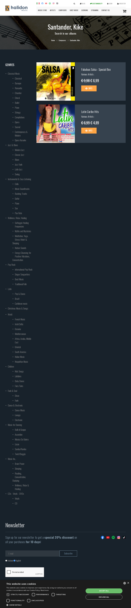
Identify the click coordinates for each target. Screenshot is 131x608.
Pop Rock (11, 264)
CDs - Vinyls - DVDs (16, 493)
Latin (10, 289)
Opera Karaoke (20, 140)
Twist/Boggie (20, 454)
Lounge (17, 415)
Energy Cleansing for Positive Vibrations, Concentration (21, 256)
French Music (20, 319)
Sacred (17, 127)
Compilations (20, 117)
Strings (18, 112)
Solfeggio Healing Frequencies (22, 224)
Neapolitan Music (21, 361)
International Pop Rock (23, 269)
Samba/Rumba (20, 449)
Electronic (18, 420)
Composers (63, 10)
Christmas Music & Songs (18, 308)
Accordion (18, 434)
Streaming (94, 10)
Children (11, 366)
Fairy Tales (19, 386)
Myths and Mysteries (23, 231)
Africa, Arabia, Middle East (23, 340)
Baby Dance (19, 381)
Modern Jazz (19, 150)
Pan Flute (18, 213)
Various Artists (87, 74)
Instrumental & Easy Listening (19, 179)
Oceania (18, 329)
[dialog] (65, 594)
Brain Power (19, 463)
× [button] (128, 583)
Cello (17, 184)
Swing (17, 174)
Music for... (12, 459)
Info (90, 88)
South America (20, 352)
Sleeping (18, 468)
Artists (53, 10)
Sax (16, 208)
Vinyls (17, 498)
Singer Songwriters (22, 274)
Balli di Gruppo (20, 429)
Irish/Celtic (19, 324)
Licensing (84, 10)
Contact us (105, 10)
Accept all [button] (104, 591)
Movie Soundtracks (22, 188)
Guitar (17, 198)
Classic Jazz (19, 154)
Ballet (17, 102)
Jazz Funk (18, 164)
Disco (17, 395)
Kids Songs (19, 371)
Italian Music (20, 356)
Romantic (18, 88)
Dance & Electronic (15, 405)
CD (16, 503)
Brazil (17, 298)
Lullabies (18, 376)
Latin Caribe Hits (90, 111)
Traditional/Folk (21, 284)
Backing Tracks (21, 193)
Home (53, 40)
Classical (18, 78)
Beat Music (19, 279)
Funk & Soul (12, 390)
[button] (44, 605)
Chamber (18, 93)
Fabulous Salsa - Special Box (96, 69)
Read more (45, 590)
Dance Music (20, 410)
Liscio (17, 444)
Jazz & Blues (13, 145)
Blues (17, 159)
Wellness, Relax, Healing (17, 218)
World (10, 314)
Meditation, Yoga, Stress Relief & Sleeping (20, 239)
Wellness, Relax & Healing (22, 487)
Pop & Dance (20, 293)
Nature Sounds (20, 248)
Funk (16, 400)
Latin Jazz (18, 169)
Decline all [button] (104, 597)
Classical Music (14, 73)
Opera (17, 122)
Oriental (18, 347)
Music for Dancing (15, 424)
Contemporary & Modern (21, 133)
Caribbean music (21, 303)
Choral (17, 98)
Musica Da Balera (22, 439)
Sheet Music (74, 10)
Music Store (42, 10)
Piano (17, 107)
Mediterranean (20, 334)
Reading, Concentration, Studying (19, 477)
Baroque (18, 83)
